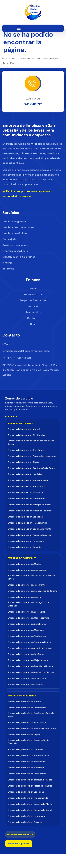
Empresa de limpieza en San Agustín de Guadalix (33, 468)
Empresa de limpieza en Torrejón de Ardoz (29, 504)
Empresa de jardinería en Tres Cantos (27, 722)
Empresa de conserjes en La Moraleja (27, 678)
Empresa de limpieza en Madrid (24, 429)
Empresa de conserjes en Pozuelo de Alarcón (31, 672)
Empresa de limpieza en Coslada (24, 547)
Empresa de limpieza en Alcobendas (26, 435)
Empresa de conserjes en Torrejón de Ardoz (30, 642)
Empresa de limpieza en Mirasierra (25, 492)
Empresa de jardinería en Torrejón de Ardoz (30, 779)
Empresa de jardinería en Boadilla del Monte (30, 804)
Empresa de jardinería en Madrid (24, 701)
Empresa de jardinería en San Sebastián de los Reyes (31, 715)
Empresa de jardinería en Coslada (25, 822)
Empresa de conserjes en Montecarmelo (28, 618)
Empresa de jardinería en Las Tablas (26, 749)
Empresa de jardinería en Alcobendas (27, 707)
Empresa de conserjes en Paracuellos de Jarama (33, 591)
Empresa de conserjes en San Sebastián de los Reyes (31, 577)
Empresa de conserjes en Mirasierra (26, 630)
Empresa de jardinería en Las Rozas (26, 792)
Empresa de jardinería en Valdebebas (27, 773)
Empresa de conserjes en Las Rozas (26, 654)
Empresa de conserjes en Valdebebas (27, 636)
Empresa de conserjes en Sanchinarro (27, 624)
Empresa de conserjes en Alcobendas (27, 570)
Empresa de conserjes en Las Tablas (26, 611)
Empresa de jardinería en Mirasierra (26, 767)
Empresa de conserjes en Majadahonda (28, 660)
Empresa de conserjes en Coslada (25, 684)
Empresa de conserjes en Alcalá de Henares (30, 648)
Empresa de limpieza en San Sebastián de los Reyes (31, 442)
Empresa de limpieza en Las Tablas (26, 474)
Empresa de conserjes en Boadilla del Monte (30, 666)
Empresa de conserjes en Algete (24, 597)
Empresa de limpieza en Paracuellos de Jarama (32, 456)
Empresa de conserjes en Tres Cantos (27, 585)
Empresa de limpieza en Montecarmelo (28, 480)
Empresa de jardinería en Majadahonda (28, 798)
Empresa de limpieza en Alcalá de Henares (29, 510)
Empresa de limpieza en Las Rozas (25, 516)
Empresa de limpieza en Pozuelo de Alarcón (30, 535)
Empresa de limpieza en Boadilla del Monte (29, 529)
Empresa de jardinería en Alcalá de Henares (30, 785)
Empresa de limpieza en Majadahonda (27, 522)
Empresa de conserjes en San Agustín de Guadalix (29, 604)
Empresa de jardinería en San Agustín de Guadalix (28, 742)
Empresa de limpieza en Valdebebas (26, 498)
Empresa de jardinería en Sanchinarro (27, 761)
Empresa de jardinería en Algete (24, 734)
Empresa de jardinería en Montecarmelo (28, 755)
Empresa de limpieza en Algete (23, 462)
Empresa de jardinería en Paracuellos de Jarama (32, 728)
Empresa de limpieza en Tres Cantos (26, 450)
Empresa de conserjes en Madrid (24, 564)
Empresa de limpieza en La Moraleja (26, 541)
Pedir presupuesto (18, 843)
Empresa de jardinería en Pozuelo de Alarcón (30, 810)
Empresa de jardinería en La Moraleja (26, 816)
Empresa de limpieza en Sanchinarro (26, 486)
